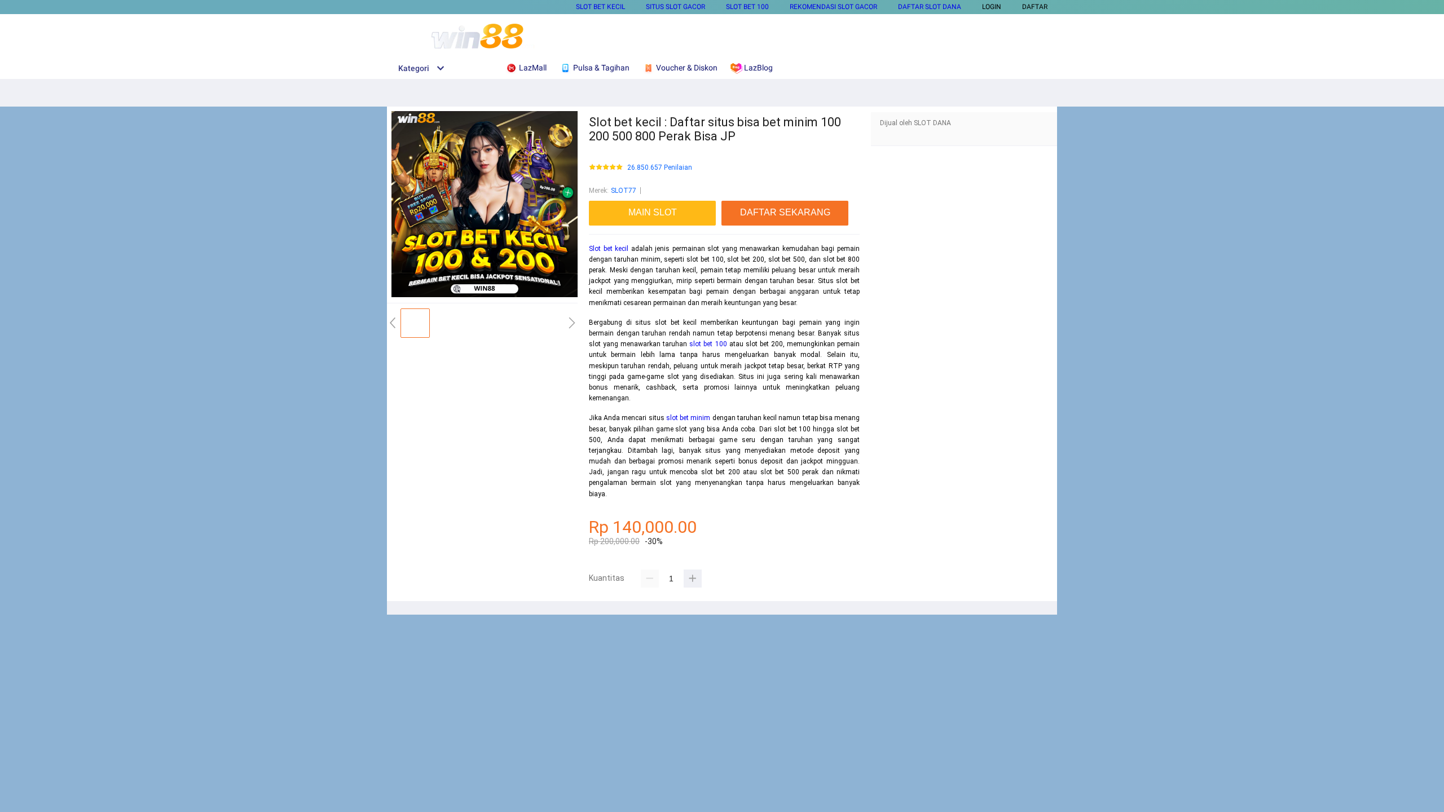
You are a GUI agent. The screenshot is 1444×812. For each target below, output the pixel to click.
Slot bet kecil (608, 249)
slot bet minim (688, 418)
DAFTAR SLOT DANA (929, 7)
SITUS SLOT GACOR (675, 7)
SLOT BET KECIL (600, 7)
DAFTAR (1034, 7)
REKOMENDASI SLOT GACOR (833, 7)
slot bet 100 (708, 344)
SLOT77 (623, 191)
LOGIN (991, 7)
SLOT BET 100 (747, 7)
